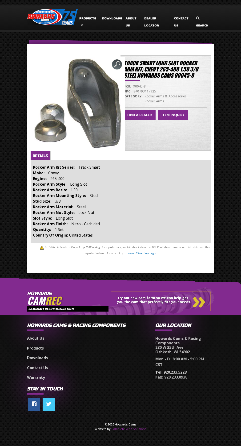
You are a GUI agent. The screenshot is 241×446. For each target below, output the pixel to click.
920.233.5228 (171, 372)
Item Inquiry (173, 115)
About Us (131, 22)
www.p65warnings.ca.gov (142, 253)
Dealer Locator (151, 22)
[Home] (52, 14)
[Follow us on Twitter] (49, 404)
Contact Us (181, 22)
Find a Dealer (139, 115)
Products (87, 18)
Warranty (36, 377)
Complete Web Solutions (128, 429)
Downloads (112, 18)
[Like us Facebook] (34, 404)
